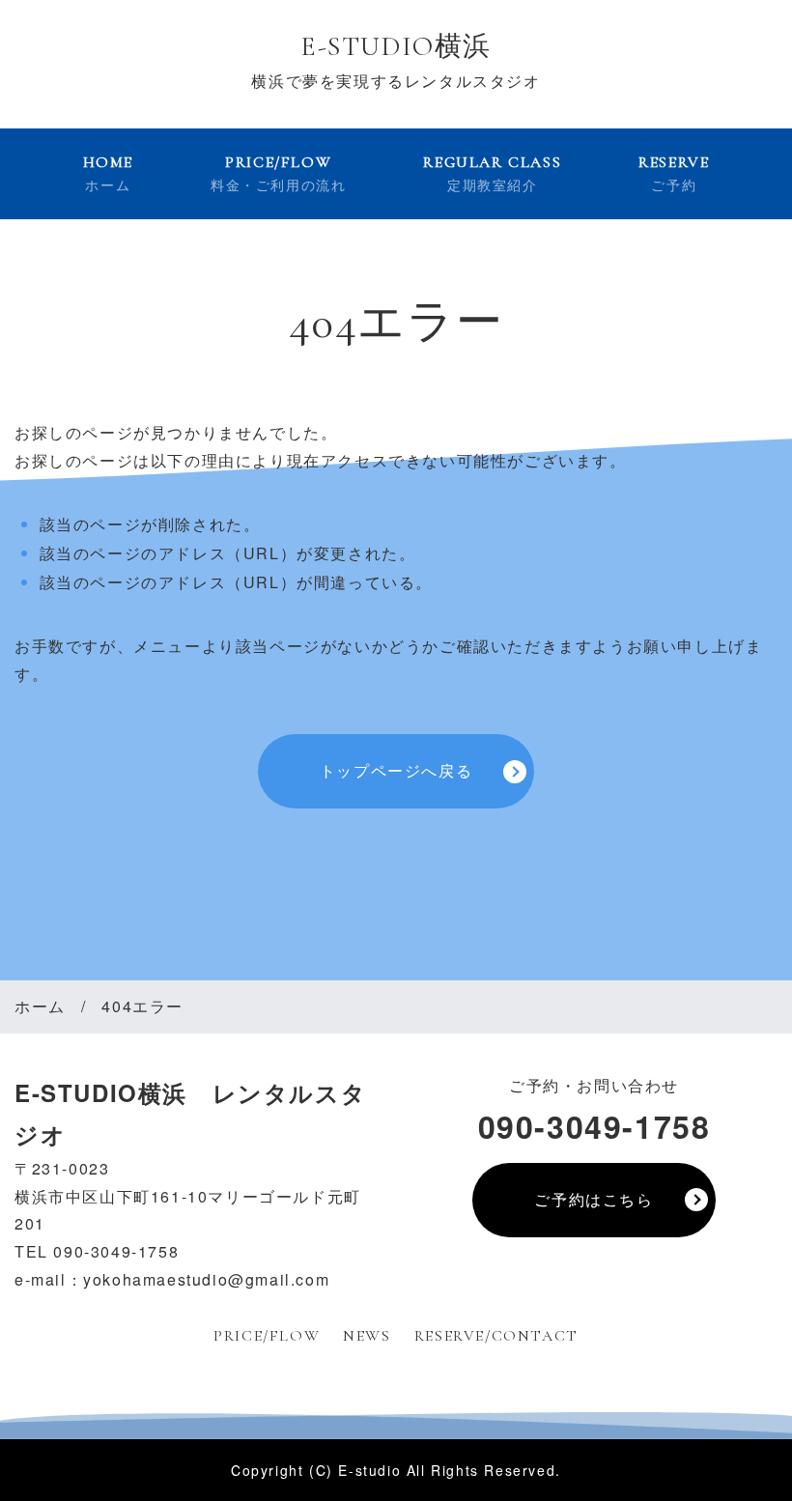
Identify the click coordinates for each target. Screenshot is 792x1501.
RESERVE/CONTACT (496, 1335)
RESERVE (673, 173)
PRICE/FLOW (278, 173)
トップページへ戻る (396, 770)
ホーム (40, 1006)
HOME (108, 173)
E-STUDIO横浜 (396, 46)
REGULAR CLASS (492, 173)
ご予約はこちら (593, 1199)
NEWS (366, 1335)
